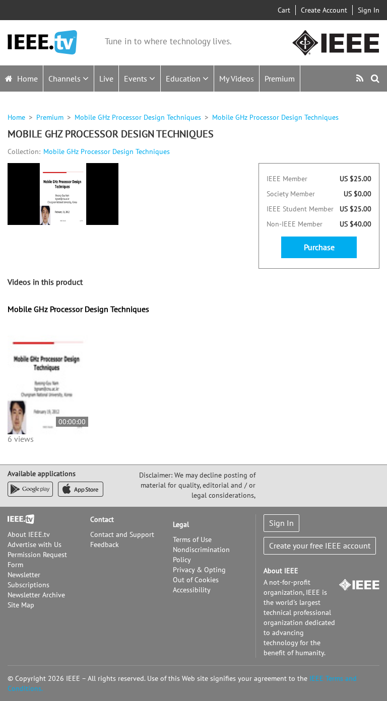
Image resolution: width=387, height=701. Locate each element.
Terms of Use (192, 539)
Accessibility (192, 589)
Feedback (104, 544)
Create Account (324, 10)
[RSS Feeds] (361, 78)
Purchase (319, 247)
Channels (65, 78)
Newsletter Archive (36, 594)
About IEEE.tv (29, 534)
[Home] (42, 42)
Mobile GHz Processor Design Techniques (138, 117)
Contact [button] (102, 519)
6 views (21, 438)
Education (184, 78)
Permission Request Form (37, 559)
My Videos (236, 78)
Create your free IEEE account (319, 545)
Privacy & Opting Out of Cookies (199, 574)
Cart (284, 10)
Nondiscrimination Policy (201, 554)
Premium (280, 78)
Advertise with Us (34, 544)
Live (106, 78)
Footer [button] (18, 519)
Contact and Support (122, 534)
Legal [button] (181, 524)
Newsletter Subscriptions (28, 579)
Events (136, 78)
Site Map (21, 604)
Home (26, 78)
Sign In (368, 10)
